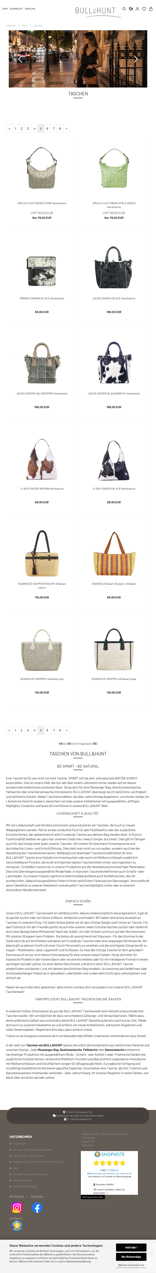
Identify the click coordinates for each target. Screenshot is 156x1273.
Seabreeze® (16, 8)
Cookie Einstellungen (25, 1186)
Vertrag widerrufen (92, 1197)
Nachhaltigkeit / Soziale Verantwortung (104, 1133)
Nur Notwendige (131, 1256)
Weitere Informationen (131, 1265)
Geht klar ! (131, 1247)
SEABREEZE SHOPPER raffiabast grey (42, 678)
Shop (5, 8)
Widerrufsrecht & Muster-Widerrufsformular (38, 1161)
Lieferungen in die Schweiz (28, 1155)
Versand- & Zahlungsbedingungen (32, 1149)
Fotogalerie (88, 1137)
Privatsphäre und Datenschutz (30, 1174)
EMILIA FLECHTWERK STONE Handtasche (42, 203)
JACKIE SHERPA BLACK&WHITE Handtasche (114, 393)
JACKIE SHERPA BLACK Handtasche (113, 298)
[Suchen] (123, 9)
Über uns (30, 8)
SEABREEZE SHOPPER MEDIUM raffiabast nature (42, 585)
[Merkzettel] (144, 9)
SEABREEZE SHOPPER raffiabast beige (114, 678)
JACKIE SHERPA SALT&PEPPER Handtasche (42, 393)
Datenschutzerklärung (78, 1261)
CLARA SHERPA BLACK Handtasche (114, 488)
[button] (130, 9)
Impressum (19, 1143)
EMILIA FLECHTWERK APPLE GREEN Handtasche (114, 205)
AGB (15, 1168)
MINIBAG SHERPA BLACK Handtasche (42, 298)
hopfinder (89, 1141)
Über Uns (88, 1145)
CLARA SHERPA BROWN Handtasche (42, 488)
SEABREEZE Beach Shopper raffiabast (114, 583)
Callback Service (22, 1180)
